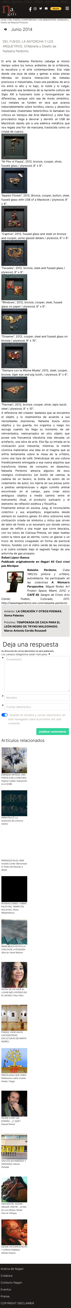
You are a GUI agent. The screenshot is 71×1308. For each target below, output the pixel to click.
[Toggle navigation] (67, 8)
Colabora (6, 1275)
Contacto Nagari (11, 1282)
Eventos (6, 1289)
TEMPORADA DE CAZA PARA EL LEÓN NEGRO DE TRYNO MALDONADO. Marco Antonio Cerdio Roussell (32, 626)
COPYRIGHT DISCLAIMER (17, 1303)
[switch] (4, 715)
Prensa (5, 1296)
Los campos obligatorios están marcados (24, 654)
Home (3, 19)
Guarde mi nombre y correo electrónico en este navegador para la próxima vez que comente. (36, 719)
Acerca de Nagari (12, 1268)
